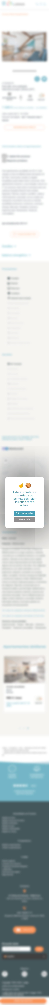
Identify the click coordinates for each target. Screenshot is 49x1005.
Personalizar (25, 519)
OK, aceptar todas (24, 513)
